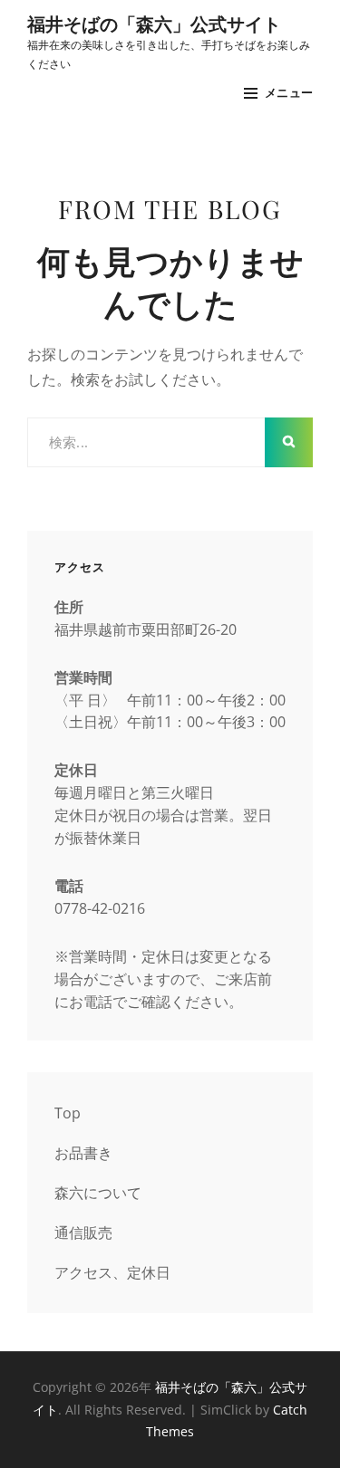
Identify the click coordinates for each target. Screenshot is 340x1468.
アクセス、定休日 (112, 1272)
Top (67, 1113)
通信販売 (83, 1233)
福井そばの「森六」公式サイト (154, 23)
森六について (97, 1193)
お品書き (83, 1153)
